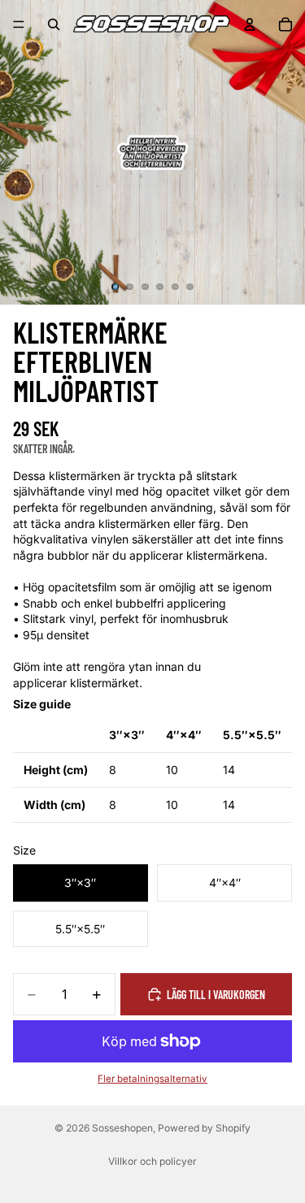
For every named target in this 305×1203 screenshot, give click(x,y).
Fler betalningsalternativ (152, 1078)
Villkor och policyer (152, 1161)
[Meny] (18, 24)
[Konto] (250, 24)
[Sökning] (54, 24)
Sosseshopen (122, 1128)
